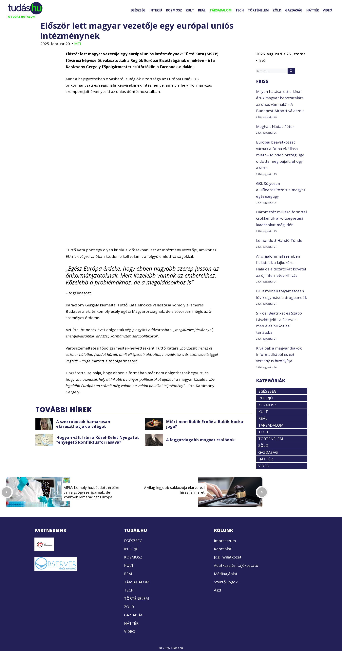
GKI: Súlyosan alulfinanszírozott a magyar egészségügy (280, 190)
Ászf (217, 590)
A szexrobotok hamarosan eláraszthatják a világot (83, 424)
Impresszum (225, 540)
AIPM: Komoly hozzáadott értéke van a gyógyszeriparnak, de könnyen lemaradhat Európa (91, 492)
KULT (190, 10)
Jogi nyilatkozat (227, 557)
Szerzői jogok (226, 582)
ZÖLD (277, 10)
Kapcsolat (223, 548)
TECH (240, 10)
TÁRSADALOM (221, 10)
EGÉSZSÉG (137, 10)
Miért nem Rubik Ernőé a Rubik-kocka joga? (204, 424)
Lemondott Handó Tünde (279, 240)
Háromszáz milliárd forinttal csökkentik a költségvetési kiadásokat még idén (281, 218)
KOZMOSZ (174, 10)
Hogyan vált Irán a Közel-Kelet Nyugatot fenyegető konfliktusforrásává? (97, 440)
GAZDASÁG (293, 10)
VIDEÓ (327, 10)
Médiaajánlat (226, 573)
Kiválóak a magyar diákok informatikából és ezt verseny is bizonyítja (279, 355)
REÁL (202, 10)
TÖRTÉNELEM (258, 10)
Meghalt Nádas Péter (275, 126)
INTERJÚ (155, 10)
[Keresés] (291, 71)
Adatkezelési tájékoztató (236, 565)
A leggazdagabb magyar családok (200, 439)
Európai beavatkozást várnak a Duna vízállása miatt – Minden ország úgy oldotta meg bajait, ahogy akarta (280, 155)
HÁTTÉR (312, 10)
